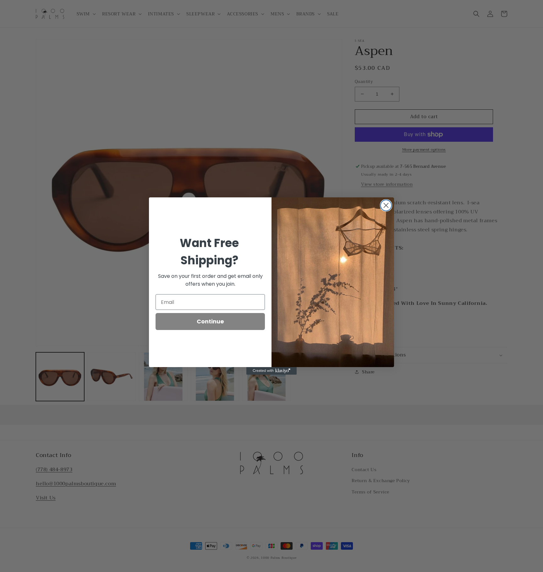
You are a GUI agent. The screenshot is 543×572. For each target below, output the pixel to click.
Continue (210, 321)
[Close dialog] (386, 205)
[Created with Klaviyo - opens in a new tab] (271, 371)
